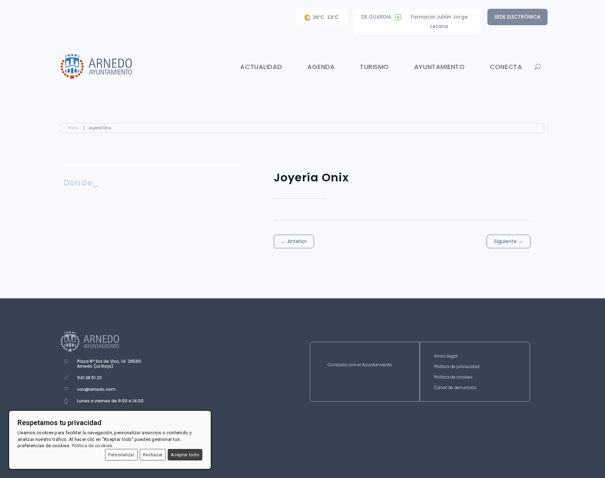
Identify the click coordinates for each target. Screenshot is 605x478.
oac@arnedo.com (96, 389)
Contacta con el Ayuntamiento (360, 365)
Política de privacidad (456, 366)
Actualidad (261, 66)
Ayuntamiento (439, 66)
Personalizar (121, 454)
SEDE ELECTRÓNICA (517, 16)
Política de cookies (453, 377)
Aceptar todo (185, 454)
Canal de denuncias (455, 387)
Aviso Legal (446, 356)
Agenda (321, 66)
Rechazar (152, 454)
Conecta (506, 66)
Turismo (374, 66)
